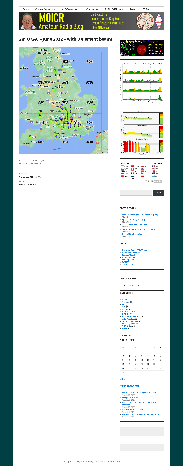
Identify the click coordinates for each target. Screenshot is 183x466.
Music (133, 9)
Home (25, 9)
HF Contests (127, 312)
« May (122, 379)
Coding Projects (44, 9)
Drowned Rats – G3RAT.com (134, 250)
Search (158, 193)
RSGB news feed (131, 386)
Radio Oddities (113, 9)
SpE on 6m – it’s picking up (133, 219)
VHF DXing (127, 326)
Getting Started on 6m (132, 234)
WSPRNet (126, 262)
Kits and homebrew (130, 316)
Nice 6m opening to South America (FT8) (140, 215)
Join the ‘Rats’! (128, 255)
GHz (124, 307)
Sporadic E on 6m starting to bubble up (139, 229)
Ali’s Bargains (69, 9)
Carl (44, 161)
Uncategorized (34, 163)
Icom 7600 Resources (131, 252)
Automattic (115, 461)
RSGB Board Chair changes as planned (139, 393)
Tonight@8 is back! (130, 397)
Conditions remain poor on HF (135, 224)
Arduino (125, 302)
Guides (125, 309)
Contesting (92, 9)
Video (146, 9)
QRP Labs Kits (128, 264)
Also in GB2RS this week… (133, 410)
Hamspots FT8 (128, 257)
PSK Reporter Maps (131, 260)
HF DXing (126, 314)
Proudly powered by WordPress (76, 461)
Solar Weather (128, 319)
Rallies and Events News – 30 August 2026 (140, 414)
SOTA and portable (130, 321)
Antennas (126, 299)
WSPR (124, 328)
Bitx (124, 304)
